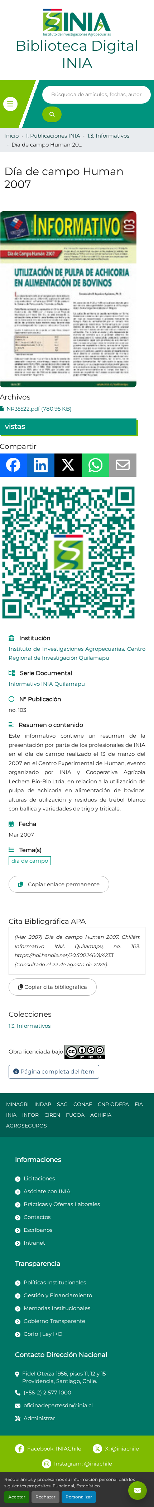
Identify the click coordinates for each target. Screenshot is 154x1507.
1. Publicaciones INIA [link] (53, 135)
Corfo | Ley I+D (43, 1333)
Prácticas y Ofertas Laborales (62, 1204)
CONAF (82, 1104)
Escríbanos (38, 1229)
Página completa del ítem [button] (57, 1071)
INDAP (42, 1104)
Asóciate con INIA (47, 1191)
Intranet (34, 1242)
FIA (139, 1104)
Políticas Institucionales (55, 1282)
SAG (62, 1104)
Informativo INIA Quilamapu (47, 683)
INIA (11, 1115)
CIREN (52, 1115)
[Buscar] (52, 114)
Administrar (39, 1418)
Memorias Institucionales (57, 1308)
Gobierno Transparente (54, 1321)
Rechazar (45, 1496)
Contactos (37, 1217)
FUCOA (75, 1115)
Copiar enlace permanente (63, 884)
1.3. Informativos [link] (108, 135)
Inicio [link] (11, 135)
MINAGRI (17, 1104)
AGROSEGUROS (26, 1125)
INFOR (30, 1115)
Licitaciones (39, 1178)
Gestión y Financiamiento (58, 1295)
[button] (29, 1025)
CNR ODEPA (113, 1104)
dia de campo (29, 860)
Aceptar (16, 1496)
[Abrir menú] (10, 104)
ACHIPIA (100, 1115)
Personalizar (79, 1496)
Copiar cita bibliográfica (55, 986)
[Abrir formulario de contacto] (137, 1490)
